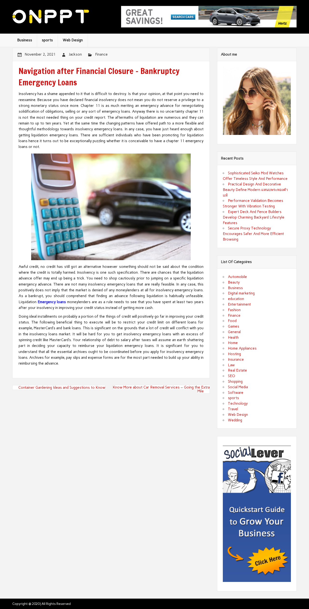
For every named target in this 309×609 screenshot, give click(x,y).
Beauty (234, 282)
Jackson (75, 54)
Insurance (236, 359)
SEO (231, 376)
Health (233, 337)
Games (233, 326)
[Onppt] (50, 22)
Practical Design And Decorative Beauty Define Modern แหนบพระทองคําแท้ (255, 190)
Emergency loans (52, 302)
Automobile (237, 277)
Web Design (73, 40)
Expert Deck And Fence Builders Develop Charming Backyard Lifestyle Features (253, 217)
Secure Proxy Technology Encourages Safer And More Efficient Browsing (253, 234)
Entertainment (239, 304)
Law (231, 365)
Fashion (234, 310)
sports (47, 40)
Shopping (235, 381)
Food (232, 321)
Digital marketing (241, 293)
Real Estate (237, 370)
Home (233, 343)
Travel (233, 409)
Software (235, 392)
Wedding (235, 420)
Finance (101, 54)
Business (24, 40)
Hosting (234, 354)
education (236, 299)
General (234, 332)
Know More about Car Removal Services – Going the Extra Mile (161, 389)
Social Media (238, 387)
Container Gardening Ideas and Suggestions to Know (61, 387)
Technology (238, 403)
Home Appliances (242, 348)
